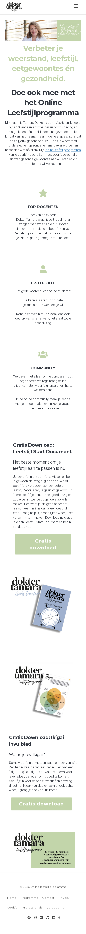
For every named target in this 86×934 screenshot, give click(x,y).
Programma (29, 897)
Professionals (32, 907)
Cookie (12, 907)
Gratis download (43, 544)
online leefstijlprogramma (63, 150)
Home (11, 897)
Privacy (64, 897)
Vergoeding (55, 907)
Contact (48, 897)
